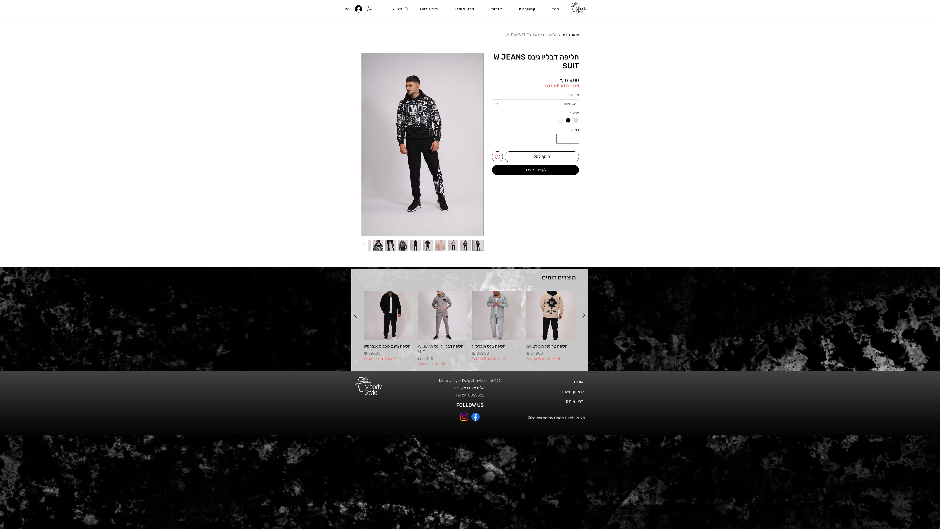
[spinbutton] (568, 138)
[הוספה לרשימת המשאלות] (497, 156)
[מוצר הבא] (355, 315)
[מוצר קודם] (584, 315)
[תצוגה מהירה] (551, 315)
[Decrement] (575, 138)
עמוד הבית (570, 35)
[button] (369, 9)
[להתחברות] (360, 9)
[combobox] (535, 103)
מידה (573, 95)
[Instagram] (464, 416)
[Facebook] (475, 416)
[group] (469, 328)
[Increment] (560, 138)
